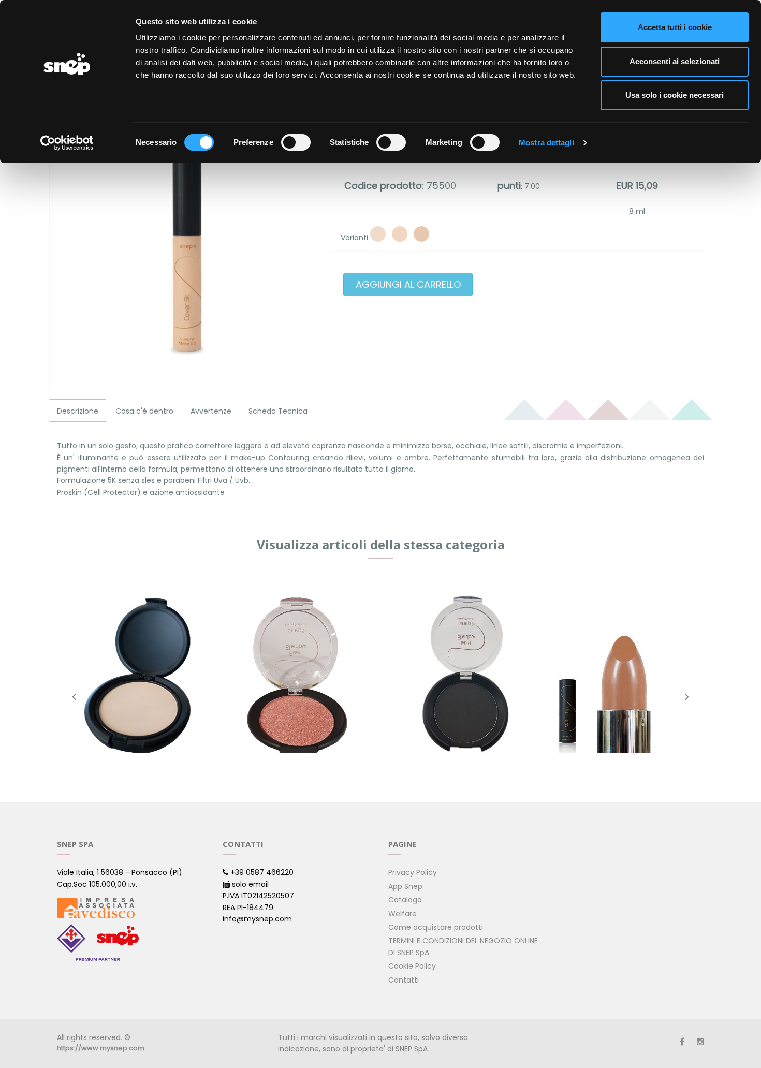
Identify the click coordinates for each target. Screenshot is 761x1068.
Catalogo (405, 900)
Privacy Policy (412, 872)
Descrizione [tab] (77, 411)
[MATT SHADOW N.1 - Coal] (461, 674)
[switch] (296, 142)
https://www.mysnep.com (100, 1048)
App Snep (405, 886)
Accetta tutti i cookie (675, 27)
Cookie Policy (412, 966)
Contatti (403, 980)
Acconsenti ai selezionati (675, 61)
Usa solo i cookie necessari (674, 95)
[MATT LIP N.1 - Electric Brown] (623, 674)
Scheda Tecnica (278, 411)
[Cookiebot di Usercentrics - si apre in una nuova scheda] (67, 143)
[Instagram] (700, 1041)
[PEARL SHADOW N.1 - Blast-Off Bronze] (299, 674)
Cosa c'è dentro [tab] (144, 411)
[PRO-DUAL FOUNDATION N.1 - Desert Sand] (137, 674)
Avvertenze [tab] (211, 411)
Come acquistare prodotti (435, 927)
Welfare (402, 914)
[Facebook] (682, 1041)
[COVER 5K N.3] (421, 234)
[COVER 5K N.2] (399, 234)
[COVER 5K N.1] (378, 234)
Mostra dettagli (546, 142)
